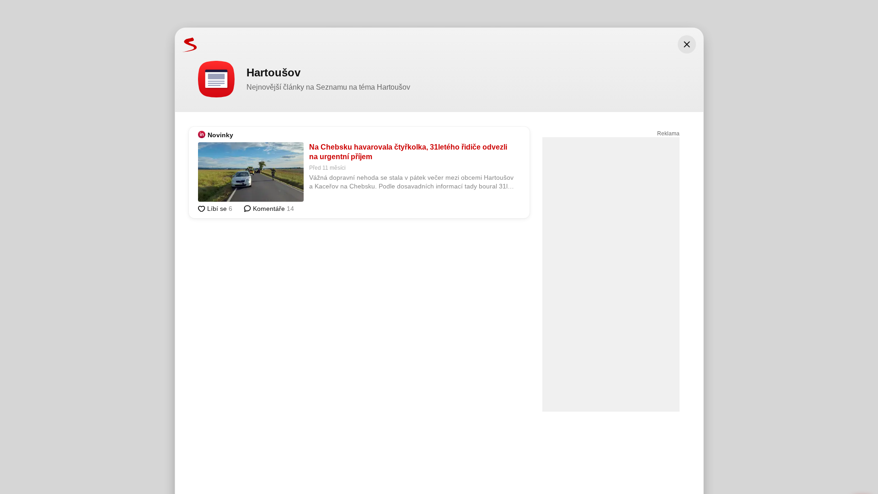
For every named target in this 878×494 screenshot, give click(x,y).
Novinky (220, 135)
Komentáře (272, 208)
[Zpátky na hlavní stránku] (186, 44)
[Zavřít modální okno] (687, 44)
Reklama (668, 133)
